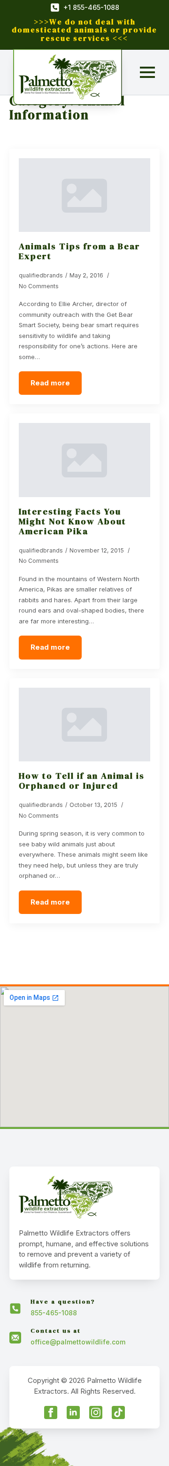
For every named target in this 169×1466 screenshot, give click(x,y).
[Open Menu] (147, 72)
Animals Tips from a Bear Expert (79, 251)
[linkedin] (73, 1412)
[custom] (118, 1412)
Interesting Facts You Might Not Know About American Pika (72, 521)
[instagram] (95, 1412)
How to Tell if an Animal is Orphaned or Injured (82, 781)
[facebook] (50, 1412)
